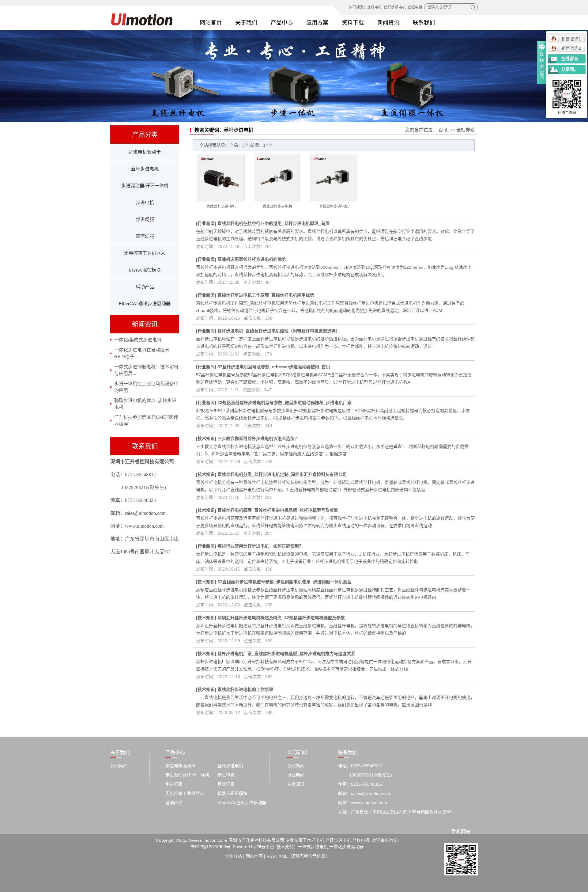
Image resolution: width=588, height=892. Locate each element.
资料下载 (353, 23)
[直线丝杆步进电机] (221, 177)
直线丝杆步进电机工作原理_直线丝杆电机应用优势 (265, 295)
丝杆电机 (374, 7)
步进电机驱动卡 (145, 151)
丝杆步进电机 (395, 7)
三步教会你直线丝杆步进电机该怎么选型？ (258, 438)
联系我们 (424, 23)
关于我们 (246, 23)
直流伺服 (145, 236)
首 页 (444, 129)
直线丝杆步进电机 (221, 206)
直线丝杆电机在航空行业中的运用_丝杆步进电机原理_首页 (273, 223)
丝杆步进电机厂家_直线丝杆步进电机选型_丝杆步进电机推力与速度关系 (286, 653)
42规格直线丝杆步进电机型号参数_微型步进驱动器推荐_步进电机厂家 (284, 402)
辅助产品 (145, 286)
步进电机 (145, 202)
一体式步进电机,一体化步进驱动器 (331, 846)
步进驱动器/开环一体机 (144, 185)
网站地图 (254, 856)
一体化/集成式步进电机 (137, 339)
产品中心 (282, 23)
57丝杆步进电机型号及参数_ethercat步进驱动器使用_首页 (273, 366)
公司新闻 (295, 765)
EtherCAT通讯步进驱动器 (145, 303)
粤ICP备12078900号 (210, 846)
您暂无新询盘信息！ (310, 856)
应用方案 (317, 23)
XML (283, 856)
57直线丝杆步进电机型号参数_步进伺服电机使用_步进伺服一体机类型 (284, 581)
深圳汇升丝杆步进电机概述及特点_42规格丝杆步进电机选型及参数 (281, 617)
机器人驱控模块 (145, 269)
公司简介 (118, 765)
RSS (270, 856)
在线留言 (569, 58)
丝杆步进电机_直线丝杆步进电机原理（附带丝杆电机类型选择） (278, 330)
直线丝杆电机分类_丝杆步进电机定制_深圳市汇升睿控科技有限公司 (282, 474)
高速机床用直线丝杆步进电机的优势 (251, 259)
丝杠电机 (415, 7)
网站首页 (211, 23)
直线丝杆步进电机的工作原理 (245, 689)
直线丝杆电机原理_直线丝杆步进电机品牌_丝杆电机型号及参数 (277, 510)
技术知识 (206, 438)
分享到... (569, 69)
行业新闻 (206, 223)
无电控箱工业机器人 (144, 253)
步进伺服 (145, 219)
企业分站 (233, 856)
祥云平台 (265, 846)
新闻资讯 (388, 23)
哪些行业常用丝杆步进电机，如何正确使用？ (260, 546)
